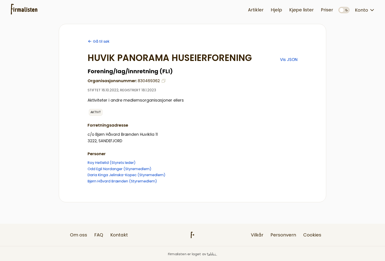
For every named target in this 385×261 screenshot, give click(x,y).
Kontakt (119, 235)
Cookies (312, 235)
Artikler (256, 10)
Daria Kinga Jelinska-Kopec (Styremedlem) (126, 174)
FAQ (98, 235)
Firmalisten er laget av (187, 254)
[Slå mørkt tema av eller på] (344, 10)
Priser (327, 10)
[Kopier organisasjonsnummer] (163, 81)
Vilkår (257, 235)
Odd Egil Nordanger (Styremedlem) (119, 168)
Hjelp (276, 10)
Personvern (283, 235)
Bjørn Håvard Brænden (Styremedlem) (122, 181)
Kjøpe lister (301, 10)
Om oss (78, 235)
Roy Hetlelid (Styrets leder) (111, 162)
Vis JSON (288, 59)
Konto (361, 10)
